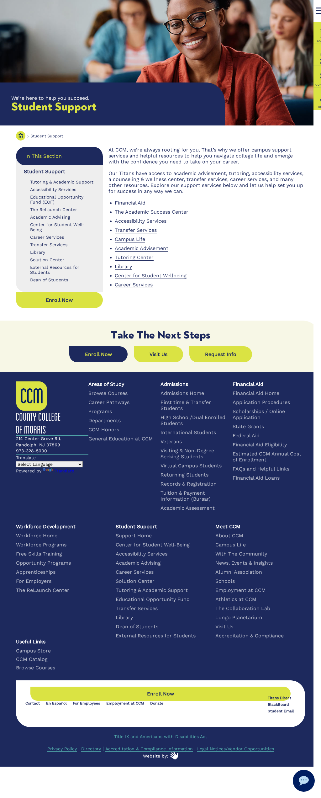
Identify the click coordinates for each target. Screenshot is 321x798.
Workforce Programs (41, 545)
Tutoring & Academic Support (61, 181)
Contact (32, 703)
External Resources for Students (54, 270)
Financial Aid (130, 203)
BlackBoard (278, 704)
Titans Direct (279, 698)
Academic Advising (50, 217)
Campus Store (33, 651)
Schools (225, 581)
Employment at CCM (240, 590)
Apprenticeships (35, 572)
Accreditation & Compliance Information (149, 748)
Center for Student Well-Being (57, 227)
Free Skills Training (39, 554)
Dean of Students (49, 279)
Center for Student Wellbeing (151, 276)
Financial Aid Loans (256, 478)
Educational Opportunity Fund (153, 599)
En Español (56, 703)
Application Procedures (261, 402)
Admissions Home (182, 393)
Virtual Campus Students (191, 466)
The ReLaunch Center (53, 209)
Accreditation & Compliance (249, 636)
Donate (156, 703)
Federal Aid (246, 436)
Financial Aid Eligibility (260, 445)
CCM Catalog (32, 659)
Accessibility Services (53, 189)
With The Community (241, 554)
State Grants (248, 426)
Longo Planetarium (238, 617)
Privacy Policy (62, 748)
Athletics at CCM (235, 599)
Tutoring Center (134, 257)
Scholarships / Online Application (259, 414)
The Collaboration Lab (242, 608)
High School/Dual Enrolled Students (192, 420)
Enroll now (59, 300)
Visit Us (224, 627)
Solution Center (47, 259)
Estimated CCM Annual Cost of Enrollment (267, 457)
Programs (100, 411)
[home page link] (20, 136)
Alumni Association (238, 572)
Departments (104, 420)
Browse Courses (108, 393)
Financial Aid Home (256, 393)
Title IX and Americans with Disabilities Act (160, 736)
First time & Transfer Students (185, 405)
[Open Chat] (304, 781)
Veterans (171, 441)
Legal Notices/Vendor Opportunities (235, 748)
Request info (220, 354)
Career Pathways (108, 402)
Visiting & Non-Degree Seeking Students (187, 454)
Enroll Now (98, 354)
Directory (91, 748)
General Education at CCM (120, 439)
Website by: (155, 755)
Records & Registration (188, 484)
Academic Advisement (141, 248)
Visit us (158, 354)
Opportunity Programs (43, 563)
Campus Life (130, 239)
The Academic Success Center (151, 212)
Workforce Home (36, 536)
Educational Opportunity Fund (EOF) (56, 199)
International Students (188, 432)
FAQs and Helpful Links (261, 469)
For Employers (33, 581)
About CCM (229, 536)
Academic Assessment (187, 508)
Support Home (134, 536)
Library (37, 252)
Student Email (281, 711)
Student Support (46, 136)
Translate (64, 470)
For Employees (86, 703)
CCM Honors (103, 430)
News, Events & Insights (244, 563)
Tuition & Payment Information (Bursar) (185, 496)
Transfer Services (48, 244)
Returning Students (184, 475)
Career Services (47, 237)
